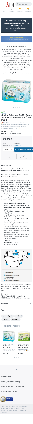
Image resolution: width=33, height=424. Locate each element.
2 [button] (15, 107)
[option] (16, 91)
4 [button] (19, 107)
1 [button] (13, 107)
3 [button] (17, 107)
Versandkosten (16, 145)
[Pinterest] (16, 370)
